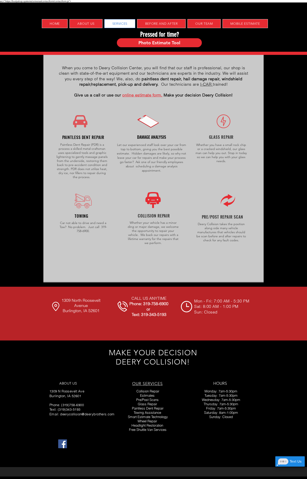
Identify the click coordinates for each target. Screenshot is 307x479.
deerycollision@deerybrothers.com (87, 414)
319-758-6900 (155, 303)
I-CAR (206, 84)
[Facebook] (62, 443)
